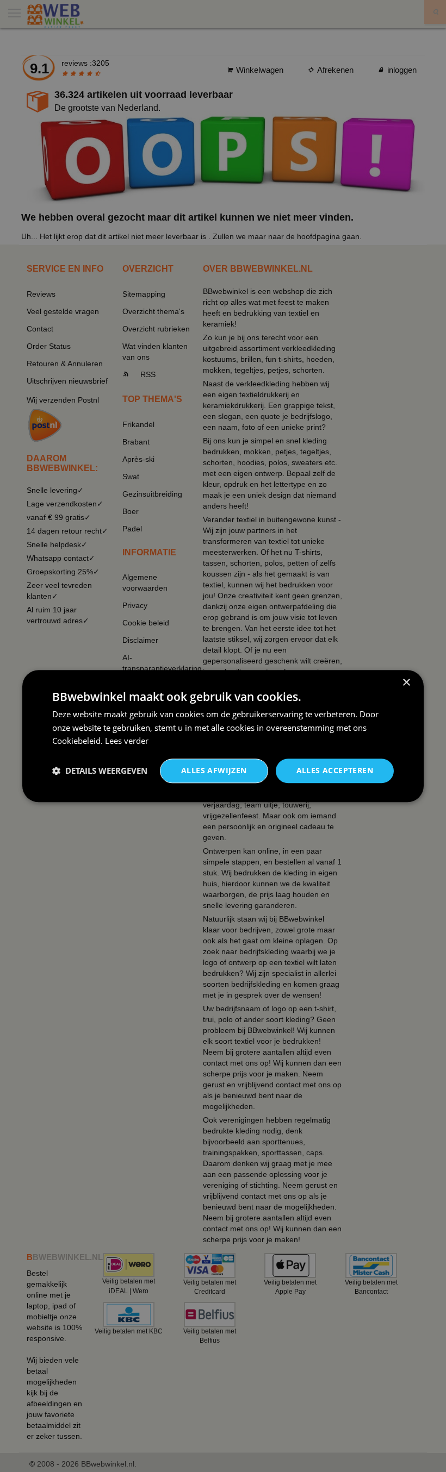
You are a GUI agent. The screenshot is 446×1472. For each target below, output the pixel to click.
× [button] (406, 683)
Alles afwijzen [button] (214, 770)
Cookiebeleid (76, 741)
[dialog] (223, 736)
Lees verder (126, 741)
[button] (99, 771)
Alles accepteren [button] (334, 770)
